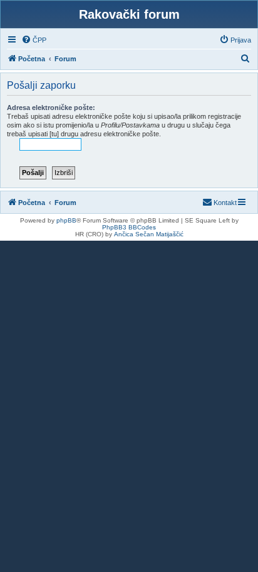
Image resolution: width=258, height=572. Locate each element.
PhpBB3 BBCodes (129, 227)
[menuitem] (33, 40)
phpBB (66, 220)
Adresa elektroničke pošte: (51, 107)
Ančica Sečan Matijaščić (148, 234)
